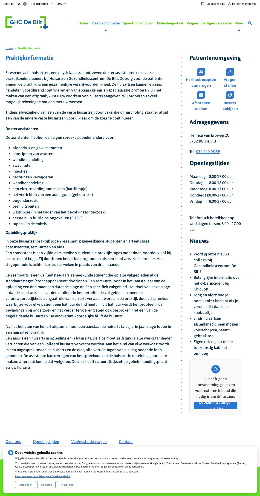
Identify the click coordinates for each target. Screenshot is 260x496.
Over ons (13, 441)
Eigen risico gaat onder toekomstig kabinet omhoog (213, 347)
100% (58, 3)
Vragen (192, 23)
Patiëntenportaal (170, 23)
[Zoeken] (250, 23)
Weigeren (46, 484)
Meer (239, 23)
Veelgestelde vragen (89, 441)
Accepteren (67, 484)
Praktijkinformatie (106, 23)
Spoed (128, 23)
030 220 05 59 (208, 151)
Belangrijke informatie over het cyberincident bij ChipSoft (217, 283)
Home (83, 23)
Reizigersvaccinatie (216, 23)
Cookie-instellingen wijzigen (216, 405)
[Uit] (26, 4)
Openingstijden (46, 441)
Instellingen (25, 484)
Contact (126, 441)
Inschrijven (144, 23)
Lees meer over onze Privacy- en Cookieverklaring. (43, 476)
